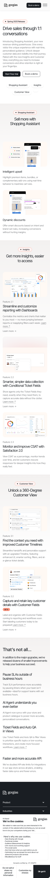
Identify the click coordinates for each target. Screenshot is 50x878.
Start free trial (11, 74)
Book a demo (31, 73)
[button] (45, 5)
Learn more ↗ (9, 401)
